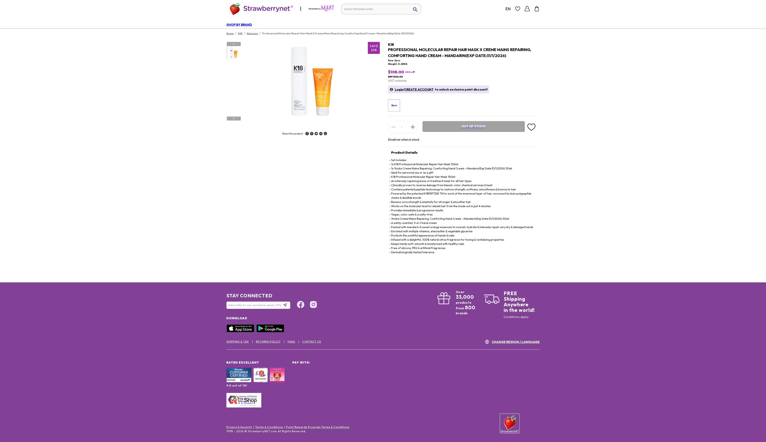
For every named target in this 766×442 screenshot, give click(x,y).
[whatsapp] (325, 134)
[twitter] (316, 134)
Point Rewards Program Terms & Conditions (317, 427)
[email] (321, 134)
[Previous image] (234, 44)
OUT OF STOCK (474, 126)
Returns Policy (268, 341)
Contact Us (311, 341)
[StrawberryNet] (259, 8)
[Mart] (321, 10)
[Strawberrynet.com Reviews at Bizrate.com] (238, 381)
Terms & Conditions (269, 427)
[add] (413, 127)
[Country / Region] (508, 9)
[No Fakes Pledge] (277, 379)
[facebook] (307, 134)
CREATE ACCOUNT (419, 89)
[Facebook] (300, 305)
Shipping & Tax (237, 341)
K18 (391, 44)
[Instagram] (313, 305)
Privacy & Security (239, 427)
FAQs (291, 341)
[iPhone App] (241, 331)
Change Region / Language (516, 342)
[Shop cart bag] (537, 9)
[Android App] (271, 331)
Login (399, 89)
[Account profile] (527, 9)
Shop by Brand (239, 25)
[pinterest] (311, 134)
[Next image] (234, 119)
